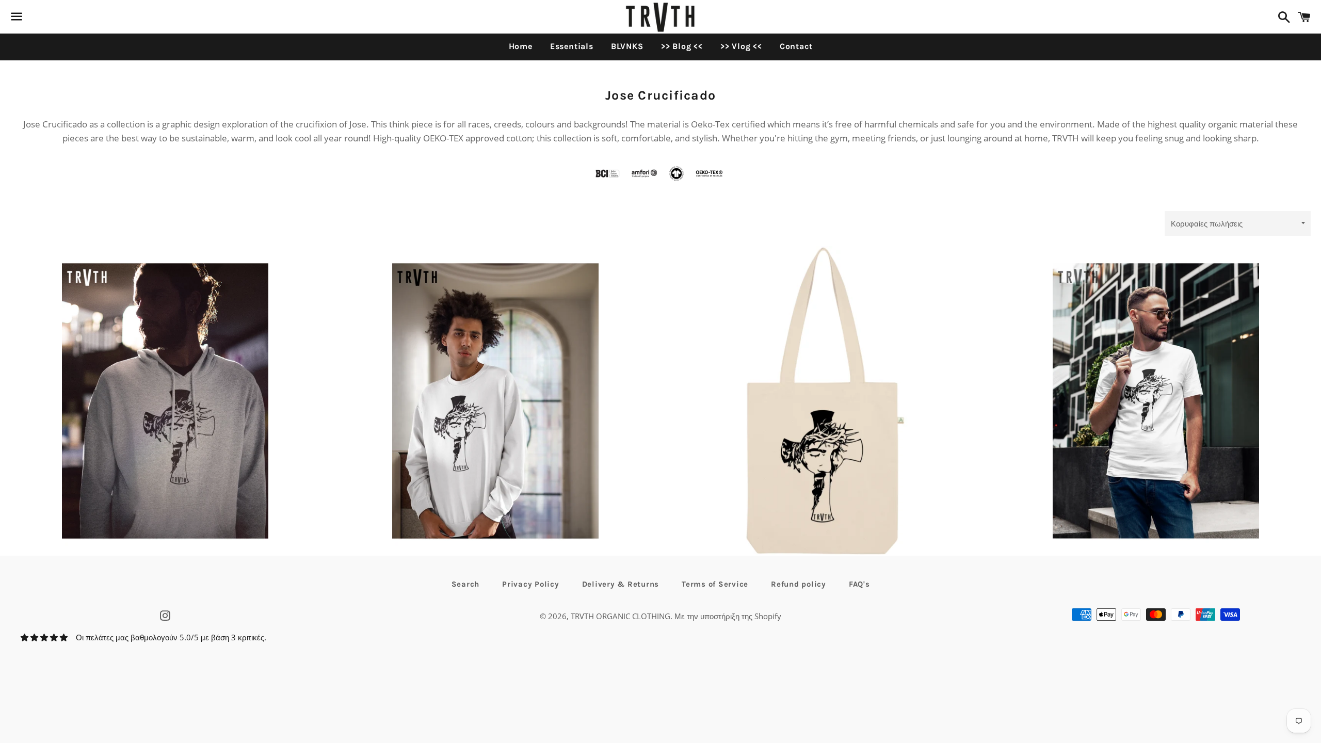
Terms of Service (715, 584)
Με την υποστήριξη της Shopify (727, 616)
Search (466, 584)
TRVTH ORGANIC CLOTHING (620, 616)
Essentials (571, 46)
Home (521, 46)
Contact (796, 46)
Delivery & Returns (620, 584)
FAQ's (859, 584)
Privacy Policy (530, 584)
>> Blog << (682, 46)
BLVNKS (627, 46)
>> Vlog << (741, 46)
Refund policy (798, 584)
